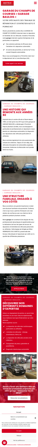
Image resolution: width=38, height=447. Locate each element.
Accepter (19, 431)
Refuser (19, 435)
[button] (35, 418)
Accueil (18, 412)
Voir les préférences (19, 440)
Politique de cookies (11, 444)
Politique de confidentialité (24, 444)
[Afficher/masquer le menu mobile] (35, 2)
